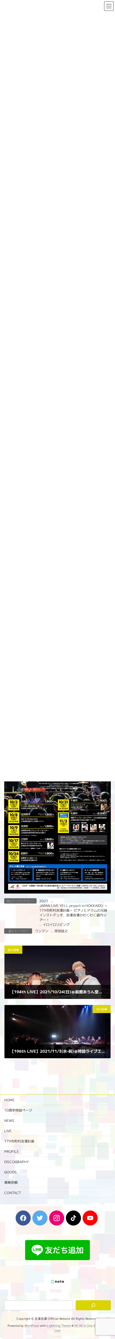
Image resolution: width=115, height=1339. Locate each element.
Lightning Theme (59, 1325)
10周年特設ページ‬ (18, 1110)
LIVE (8, 1130)
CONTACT (12, 1192)
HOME (9, 1099)
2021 (43, 900)
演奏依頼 (11, 1182)
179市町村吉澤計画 (19, 1141)
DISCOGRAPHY (16, 1161)
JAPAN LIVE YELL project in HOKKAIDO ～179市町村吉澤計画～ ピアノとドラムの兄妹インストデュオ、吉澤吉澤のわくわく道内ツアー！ (73, 912)
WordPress (32, 1325)
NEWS (9, 1120)
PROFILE (11, 1151)
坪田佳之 (61, 930)
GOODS (10, 1171)
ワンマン (41, 930)
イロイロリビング (56, 924)
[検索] (93, 1305)
